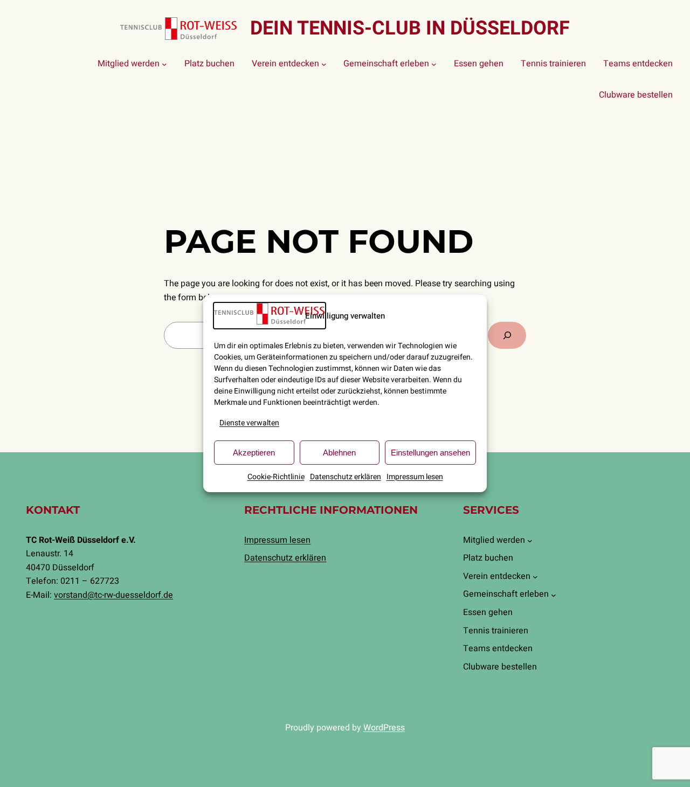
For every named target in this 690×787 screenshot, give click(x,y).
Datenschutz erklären (345, 476)
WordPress (384, 727)
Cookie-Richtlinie (276, 476)
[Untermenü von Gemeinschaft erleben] (434, 64)
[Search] (507, 335)
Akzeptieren (254, 452)
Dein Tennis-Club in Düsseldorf (410, 28)
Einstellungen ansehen (430, 452)
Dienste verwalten (249, 423)
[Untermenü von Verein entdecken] (324, 64)
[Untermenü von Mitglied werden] (164, 64)
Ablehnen (339, 452)
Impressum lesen (415, 476)
